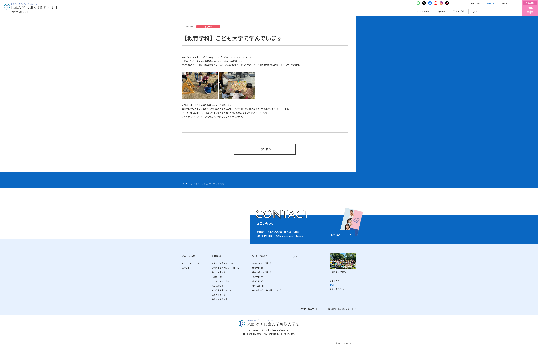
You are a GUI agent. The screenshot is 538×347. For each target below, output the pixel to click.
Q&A (475, 11)
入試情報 (441, 11)
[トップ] (183, 184)
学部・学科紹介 (260, 256)
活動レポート (187, 267)
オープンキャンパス (190, 263)
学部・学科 (458, 11)
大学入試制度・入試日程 (222, 263)
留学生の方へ (476, 3)
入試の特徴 (217, 276)
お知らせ (490, 3)
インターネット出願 (220, 281)
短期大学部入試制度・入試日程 (225, 267)
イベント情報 (423, 11)
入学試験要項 (217, 285)
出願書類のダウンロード (222, 294)
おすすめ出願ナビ (219, 272)
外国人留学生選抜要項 (221, 290)
